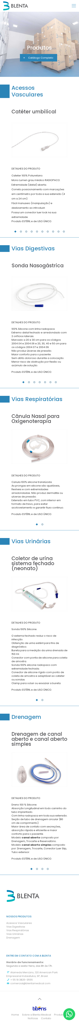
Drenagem (13, 937)
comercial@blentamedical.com (30, 983)
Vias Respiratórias (17, 930)
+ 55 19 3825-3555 (21, 980)
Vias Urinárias (14, 934)
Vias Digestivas (15, 926)
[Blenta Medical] (15, 6)
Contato (46, 1018)
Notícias (33, 1018)
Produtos (59, 1015)
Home (15, 1015)
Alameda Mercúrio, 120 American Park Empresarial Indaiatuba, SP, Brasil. (32, 974)
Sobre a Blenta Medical (36, 1015)
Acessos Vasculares (19, 923)
